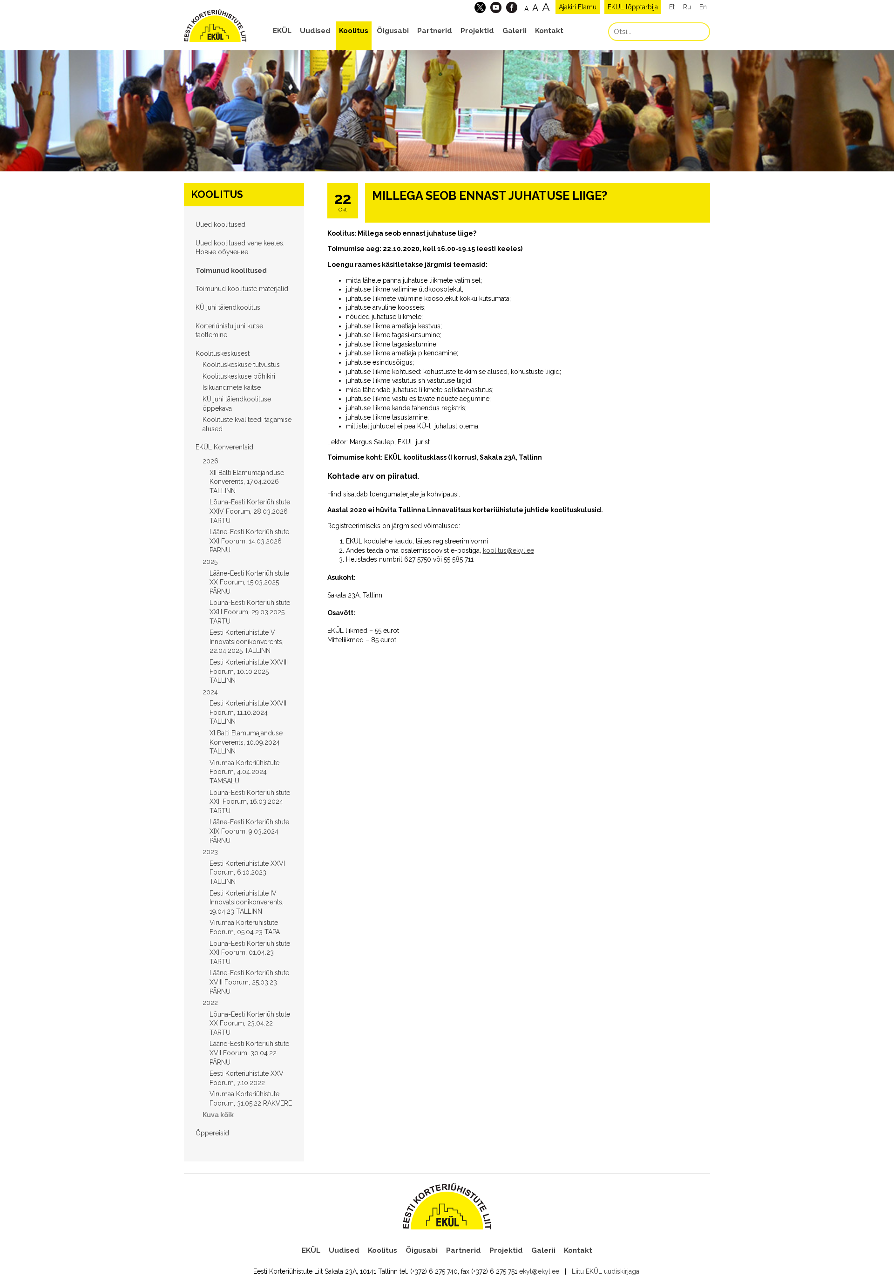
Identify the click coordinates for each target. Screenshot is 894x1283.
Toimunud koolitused (231, 270)
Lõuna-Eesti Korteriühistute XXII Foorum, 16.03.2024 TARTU (250, 802)
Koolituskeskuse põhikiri (239, 376)
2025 (210, 561)
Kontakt (549, 31)
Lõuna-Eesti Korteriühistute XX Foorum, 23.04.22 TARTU (250, 1023)
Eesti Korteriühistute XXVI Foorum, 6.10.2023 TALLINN (247, 872)
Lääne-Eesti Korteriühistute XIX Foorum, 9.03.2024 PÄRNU (249, 831)
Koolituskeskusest (223, 353)
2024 (210, 692)
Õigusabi (393, 31)
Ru (687, 7)
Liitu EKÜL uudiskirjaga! (606, 1271)
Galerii (514, 31)
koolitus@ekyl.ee (508, 550)
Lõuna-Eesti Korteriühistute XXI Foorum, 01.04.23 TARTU (250, 952)
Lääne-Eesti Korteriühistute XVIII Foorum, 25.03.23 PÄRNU (249, 982)
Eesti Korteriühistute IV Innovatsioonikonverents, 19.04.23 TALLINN (247, 902)
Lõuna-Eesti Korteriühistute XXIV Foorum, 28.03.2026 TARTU (250, 511)
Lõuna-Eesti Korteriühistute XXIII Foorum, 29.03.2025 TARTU (250, 612)
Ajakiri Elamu (577, 7)
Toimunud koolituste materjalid (242, 288)
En (703, 7)
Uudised (315, 31)
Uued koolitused (220, 224)
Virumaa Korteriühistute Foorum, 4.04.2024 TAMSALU (244, 772)
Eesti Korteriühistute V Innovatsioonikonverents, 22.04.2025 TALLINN (247, 641)
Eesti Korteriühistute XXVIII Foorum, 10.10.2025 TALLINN (249, 671)
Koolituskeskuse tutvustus (241, 364)
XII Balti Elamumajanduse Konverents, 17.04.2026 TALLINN (247, 482)
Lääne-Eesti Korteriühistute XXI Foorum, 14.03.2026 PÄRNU (249, 541)
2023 (210, 851)
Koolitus (353, 31)
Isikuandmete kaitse (232, 387)
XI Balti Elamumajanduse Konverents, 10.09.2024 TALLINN (246, 742)
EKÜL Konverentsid (224, 447)
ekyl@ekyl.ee (539, 1271)
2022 (210, 1002)
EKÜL (282, 31)
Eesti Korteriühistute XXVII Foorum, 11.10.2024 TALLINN (248, 712)
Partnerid (434, 31)
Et (672, 7)
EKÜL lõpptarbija (633, 7)
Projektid (477, 31)
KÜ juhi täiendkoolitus (228, 307)
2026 (210, 461)
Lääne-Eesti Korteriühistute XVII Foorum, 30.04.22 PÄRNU (249, 1053)
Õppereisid (212, 1133)
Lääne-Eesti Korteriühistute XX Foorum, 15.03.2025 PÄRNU (249, 582)
